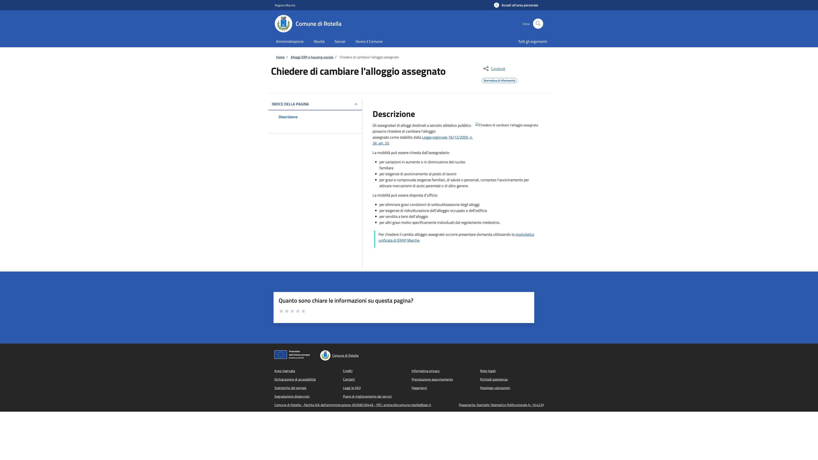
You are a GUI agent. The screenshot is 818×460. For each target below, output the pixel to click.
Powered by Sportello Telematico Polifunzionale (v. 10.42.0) (501, 404)
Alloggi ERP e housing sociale (312, 57)
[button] (516, 5)
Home (280, 57)
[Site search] (538, 24)
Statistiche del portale (290, 387)
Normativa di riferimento (499, 80)
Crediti (348, 370)
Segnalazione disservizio (292, 396)
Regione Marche (285, 5)
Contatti (349, 379)
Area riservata (284, 370)
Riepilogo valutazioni (495, 387)
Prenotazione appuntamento (432, 379)
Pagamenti (419, 387)
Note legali (488, 370)
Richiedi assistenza (494, 379)
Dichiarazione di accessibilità (295, 379)
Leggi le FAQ (352, 387)
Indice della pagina (290, 104)
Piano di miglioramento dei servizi (367, 396)
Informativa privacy (426, 370)
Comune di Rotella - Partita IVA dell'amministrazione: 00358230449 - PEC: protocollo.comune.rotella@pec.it (352, 404)
